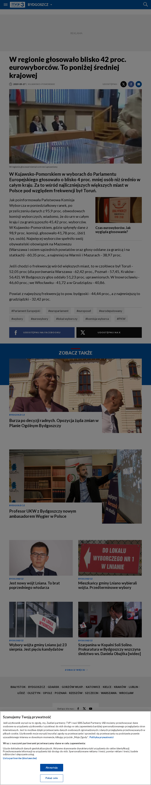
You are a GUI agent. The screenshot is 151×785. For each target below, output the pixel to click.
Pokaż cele (51, 778)
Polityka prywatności (101, 737)
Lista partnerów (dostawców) (20, 758)
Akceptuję (52, 767)
